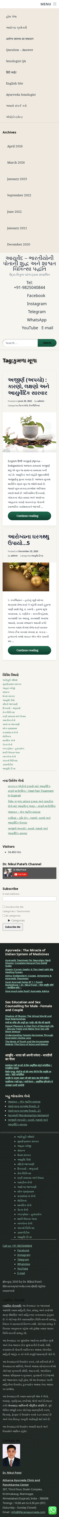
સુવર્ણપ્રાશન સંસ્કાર (12, 684)
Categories (18, 920)
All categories (12, 915)
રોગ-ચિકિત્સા (34, 405)
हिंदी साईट (11, 72)
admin (40, 401)
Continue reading (34, 516)
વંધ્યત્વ (6, 692)
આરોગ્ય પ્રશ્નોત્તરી (16, 27)
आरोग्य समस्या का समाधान (20, 39)
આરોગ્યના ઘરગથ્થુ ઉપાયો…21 (24, 1111)
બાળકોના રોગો (9, 756)
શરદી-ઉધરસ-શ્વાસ (11, 752)
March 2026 (16, 162)
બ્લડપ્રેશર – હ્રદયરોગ (13, 748)
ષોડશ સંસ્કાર (9, 696)
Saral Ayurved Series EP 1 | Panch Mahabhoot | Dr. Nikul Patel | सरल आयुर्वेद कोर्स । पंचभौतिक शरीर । (29, 985)
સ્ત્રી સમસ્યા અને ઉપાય (14, 716)
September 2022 (19, 195)
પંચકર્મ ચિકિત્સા (10, 760)
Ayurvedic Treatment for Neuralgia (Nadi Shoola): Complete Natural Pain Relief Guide (28, 963)
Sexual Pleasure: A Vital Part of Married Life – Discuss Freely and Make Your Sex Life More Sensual (29, 1028)
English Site (14, 83)
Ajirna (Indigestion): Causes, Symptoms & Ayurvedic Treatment (28, 977)
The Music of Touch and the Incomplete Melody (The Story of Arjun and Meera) (27, 1043)
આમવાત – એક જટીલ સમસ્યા (24, 812)
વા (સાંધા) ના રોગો (10, 732)
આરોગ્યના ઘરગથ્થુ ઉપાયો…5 (28, 539)
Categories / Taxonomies (16, 911)
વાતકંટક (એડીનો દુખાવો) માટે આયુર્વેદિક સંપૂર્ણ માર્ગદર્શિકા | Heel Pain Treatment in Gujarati (31, 790)
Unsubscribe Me (14, 906)
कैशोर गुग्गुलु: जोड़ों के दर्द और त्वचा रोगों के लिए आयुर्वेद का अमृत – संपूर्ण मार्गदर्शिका (28, 1073)
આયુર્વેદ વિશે (9, 700)
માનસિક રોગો (9, 740)
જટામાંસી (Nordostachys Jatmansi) (28, 1115)
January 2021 (17, 228)
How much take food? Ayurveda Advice (27, 991)
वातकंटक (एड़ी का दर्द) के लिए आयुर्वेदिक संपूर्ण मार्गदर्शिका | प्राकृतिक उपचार (28, 1067)
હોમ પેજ (11, 16)
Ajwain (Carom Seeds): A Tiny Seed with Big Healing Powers (29, 971)
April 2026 (15, 146)
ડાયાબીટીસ (8, 764)
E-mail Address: (11, 893)
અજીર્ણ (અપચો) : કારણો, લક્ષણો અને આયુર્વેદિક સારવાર (28, 386)
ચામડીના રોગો (9, 720)
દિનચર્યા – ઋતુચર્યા (11, 708)
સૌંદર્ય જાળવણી (10, 704)
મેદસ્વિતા (7, 736)
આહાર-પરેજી (9, 688)
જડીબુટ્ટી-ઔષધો (10, 680)
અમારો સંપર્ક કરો (16, 106)
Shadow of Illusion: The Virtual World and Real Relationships (28, 1017)
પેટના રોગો (23, 405)
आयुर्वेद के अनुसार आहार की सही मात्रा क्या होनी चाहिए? (27, 1077)
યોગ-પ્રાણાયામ (10, 728)
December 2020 (18, 244)
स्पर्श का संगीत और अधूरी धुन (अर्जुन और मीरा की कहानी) (27, 1022)
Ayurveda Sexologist (21, 94)
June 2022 (14, 211)
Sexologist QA (16, 61)
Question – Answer (19, 50)
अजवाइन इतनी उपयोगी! (14, 1085)
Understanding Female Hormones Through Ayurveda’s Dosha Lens (29, 1036)
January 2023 (17, 179)
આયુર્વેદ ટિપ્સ (37, 555)
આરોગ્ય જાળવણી (11, 724)
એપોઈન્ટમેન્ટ (14, 117)
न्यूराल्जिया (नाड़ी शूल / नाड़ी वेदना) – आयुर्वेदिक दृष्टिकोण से (29, 1081)
